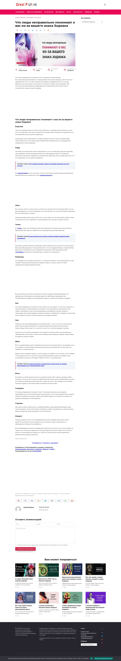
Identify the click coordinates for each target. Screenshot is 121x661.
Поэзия (97, 12)
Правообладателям (86, 638)
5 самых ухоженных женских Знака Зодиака (48, 606)
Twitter (52, 449)
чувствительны (22, 173)
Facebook (38, 449)
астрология (19, 493)
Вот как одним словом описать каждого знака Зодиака (94, 579)
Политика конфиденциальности (103, 658)
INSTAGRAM (37, 451)
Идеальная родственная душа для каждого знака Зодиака (71, 579)
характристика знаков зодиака (25, 495)
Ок (91, 658)
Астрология (48, 12)
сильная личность (46, 175)
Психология (77, 12)
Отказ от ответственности (88, 633)
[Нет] (119, 658)
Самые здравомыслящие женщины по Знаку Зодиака (71, 607)
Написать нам (85, 631)
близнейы (27, 493)
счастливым (19, 252)
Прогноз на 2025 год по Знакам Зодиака (47, 580)
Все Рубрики (29, 17)
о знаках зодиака (65, 493)
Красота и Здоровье (34, 12)
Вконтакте (30, 449)
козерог (56, 493)
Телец (19, 228)
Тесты (68, 12)
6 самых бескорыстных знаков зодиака (24, 580)
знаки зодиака (48, 493)
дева (40, 493)
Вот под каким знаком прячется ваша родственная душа (23, 607)
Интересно (60, 12)
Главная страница (20, 17)
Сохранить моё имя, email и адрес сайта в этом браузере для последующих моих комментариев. (42, 545)
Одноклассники (20, 449)
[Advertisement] (45, 102)
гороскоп (34, 493)
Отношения (20, 12)
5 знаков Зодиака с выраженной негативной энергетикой (95, 607)
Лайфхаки (88, 12)
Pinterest (46, 449)
